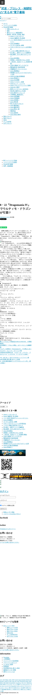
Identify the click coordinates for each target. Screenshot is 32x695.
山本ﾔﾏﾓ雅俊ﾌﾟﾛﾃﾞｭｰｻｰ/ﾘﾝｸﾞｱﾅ (19, 65)
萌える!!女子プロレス (16, 103)
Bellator (6, 679)
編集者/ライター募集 (9, 670)
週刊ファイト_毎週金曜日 (15, 32)
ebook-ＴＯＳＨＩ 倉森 (17, 82)
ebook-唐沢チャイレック (17, 92)
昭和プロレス (24, 689)
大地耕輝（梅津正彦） (17, 94)
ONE (18, 681)
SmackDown (18, 683)
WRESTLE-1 (29, 683)
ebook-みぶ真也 (14, 87)
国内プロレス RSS (12, 629)
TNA (23, 683)
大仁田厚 (23, 687)
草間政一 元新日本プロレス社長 (20, 60)
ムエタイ (2, 687)
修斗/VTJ (11, 687)
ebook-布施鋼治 (14, 43)
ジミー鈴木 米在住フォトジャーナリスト (15, 418)
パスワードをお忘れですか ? (12, 514)
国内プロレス (7, 116)
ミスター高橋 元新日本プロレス (20, 51)
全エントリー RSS (8, 625)
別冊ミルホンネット (13, 29)
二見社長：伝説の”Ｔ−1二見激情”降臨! (15, 434)
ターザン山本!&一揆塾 (17, 45)
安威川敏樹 (3, 689)
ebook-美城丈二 (14, 78)
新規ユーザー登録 (8, 512)
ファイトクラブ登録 (11, 160)
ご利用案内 (6, 659)
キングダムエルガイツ (25, 684)
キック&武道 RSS (12, 634)
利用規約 (6, 666)
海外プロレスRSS (12, 631)
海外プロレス (7, 118)
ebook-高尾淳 (14, 112)
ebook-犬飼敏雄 (14, 98)
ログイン (4, 491)
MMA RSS (10, 633)
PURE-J (27, 681)
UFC (25, 683)
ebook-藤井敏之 (14, 105)
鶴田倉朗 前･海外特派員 (17, 67)
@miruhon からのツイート (8, 529)
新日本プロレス (16, 689)
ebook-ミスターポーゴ (17, 36)
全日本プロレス (16, 687)
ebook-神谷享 (14, 102)
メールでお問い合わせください (9, 542)
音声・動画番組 (8, 166)
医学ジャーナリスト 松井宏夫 (19, 89)
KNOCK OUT (29, 679)
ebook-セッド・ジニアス (17, 83)
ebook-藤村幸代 (14, 107)
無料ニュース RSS (12, 627)
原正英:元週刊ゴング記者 (18, 91)
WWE (1, 684)
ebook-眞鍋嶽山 (14, 71)
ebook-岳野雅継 (14, 96)
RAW (30, 681)
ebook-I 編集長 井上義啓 (17, 38)
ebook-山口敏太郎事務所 (17, 76)
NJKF (10, 681)
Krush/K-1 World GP (4, 681)
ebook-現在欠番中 (15, 114)
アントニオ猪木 (16, 684)
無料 (8, 31)
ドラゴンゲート (27, 686)
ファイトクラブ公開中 (10, 25)
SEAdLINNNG (12, 683)
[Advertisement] (16, 142)
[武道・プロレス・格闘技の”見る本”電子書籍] (16, 12)
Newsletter (6, 657)
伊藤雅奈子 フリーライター (18, 69)
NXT (16, 681)
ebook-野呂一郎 (14, 109)
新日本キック (10, 689)
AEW (4, 679)
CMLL (10, 679)
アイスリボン (9, 684)
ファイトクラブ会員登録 (10, 661)
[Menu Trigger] (2, 2)
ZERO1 (4, 684)
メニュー (3, 20)
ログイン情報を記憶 (8, 505)
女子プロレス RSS (12, 636)
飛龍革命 (13, 111)
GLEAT (16, 679)
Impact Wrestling (21, 679)
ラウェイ (6, 687)
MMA (5, 120)
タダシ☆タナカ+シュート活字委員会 (14, 423)
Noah (13, 681)
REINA (1, 683)
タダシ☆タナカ (20, 686)
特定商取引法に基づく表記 (11, 668)
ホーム (5, 23)
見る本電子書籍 (8, 27)
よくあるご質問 (8, 664)
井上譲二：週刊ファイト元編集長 (20, 52)
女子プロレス (7, 123)
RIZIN (7, 683)
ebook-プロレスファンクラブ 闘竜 (20, 85)
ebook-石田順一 (14, 100)
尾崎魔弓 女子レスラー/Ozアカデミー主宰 (16, 443)
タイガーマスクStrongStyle (10, 686)
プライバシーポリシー (10, 662)
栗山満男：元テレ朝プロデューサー (14, 429)
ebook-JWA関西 (14, 80)
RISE (4, 683)
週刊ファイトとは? (9, 671)
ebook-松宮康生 (14, 58)
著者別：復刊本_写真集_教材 (16, 34)
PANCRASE (22, 681)
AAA (1, 679)
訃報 (2, 691)
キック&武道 (7, 121)
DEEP (13, 679)
